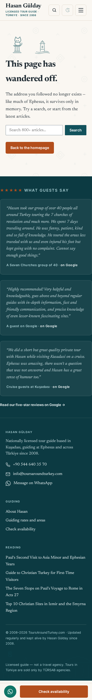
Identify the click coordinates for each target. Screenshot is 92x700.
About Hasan (17, 512)
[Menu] (80, 10)
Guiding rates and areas (25, 520)
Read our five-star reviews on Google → (32, 405)
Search (76, 130)
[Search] (54, 10)
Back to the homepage (29, 147)
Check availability (54, 691)
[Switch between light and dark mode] (67, 10)
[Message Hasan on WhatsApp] (10, 691)
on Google (69, 265)
